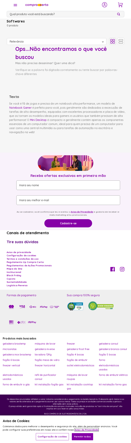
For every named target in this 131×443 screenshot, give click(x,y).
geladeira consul (108, 343)
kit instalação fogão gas (49, 384)
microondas (10, 349)
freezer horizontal (45, 365)
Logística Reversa (17, 285)
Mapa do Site (14, 268)
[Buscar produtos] (119, 14)
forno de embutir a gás (16, 384)
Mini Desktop (38, 120)
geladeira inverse (45, 349)
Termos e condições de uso (23, 258)
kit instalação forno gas (113, 384)
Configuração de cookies (52, 436)
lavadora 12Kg (43, 354)
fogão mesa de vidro (47, 360)
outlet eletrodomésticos (80, 365)
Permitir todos (82, 436)
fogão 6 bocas (11, 360)
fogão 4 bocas (75, 354)
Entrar (104, 4)
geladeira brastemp (14, 343)
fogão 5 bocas (107, 354)
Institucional (14, 272)
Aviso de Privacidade (82, 212)
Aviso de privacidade (19, 252)
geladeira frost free (78, 349)
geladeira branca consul (113, 349)
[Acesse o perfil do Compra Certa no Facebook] (112, 270)
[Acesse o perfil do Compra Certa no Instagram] (122, 270)
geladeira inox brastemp (17, 354)
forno (102, 360)
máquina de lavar (45, 343)
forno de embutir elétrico (113, 375)
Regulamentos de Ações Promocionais (29, 265)
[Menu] (15, 5)
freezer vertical (11, 365)
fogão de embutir (77, 360)
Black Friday (14, 275)
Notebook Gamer (20, 107)
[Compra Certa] (61, 5)
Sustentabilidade (17, 282)
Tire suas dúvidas (22, 241)
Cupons (11, 278)
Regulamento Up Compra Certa (25, 262)
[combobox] (65, 14)
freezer (71, 343)
